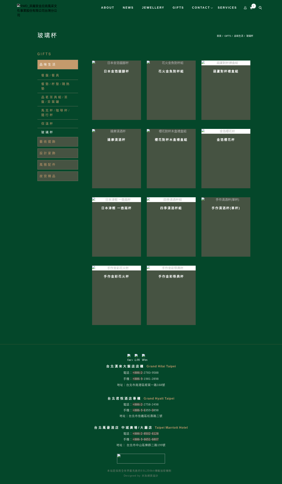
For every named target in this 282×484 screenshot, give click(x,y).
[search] (261, 8)
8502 (147, 433)
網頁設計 (152, 475)
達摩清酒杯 (116, 139)
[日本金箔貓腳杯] (116, 62)
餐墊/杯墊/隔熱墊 (55, 86)
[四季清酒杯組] (171, 199)
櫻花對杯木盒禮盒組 (171, 139)
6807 (155, 439)
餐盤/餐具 (50, 75)
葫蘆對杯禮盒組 (226, 71)
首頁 (219, 36)
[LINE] (137, 356)
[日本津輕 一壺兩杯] (116, 199)
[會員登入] (245, 7)
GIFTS (227, 36)
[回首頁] (38, 11)
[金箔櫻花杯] (225, 131)
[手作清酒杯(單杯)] (225, 199)
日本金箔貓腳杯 (116, 71)
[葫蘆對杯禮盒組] (225, 63)
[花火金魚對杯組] (171, 62)
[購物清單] (251, 7)
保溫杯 (47, 123)
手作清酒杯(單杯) (226, 208)
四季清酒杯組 (171, 208)
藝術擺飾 (48, 141)
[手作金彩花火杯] (116, 268)
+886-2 (138, 372)
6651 (147, 439)
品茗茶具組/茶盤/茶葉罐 (54, 99)
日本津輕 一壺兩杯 (116, 208)
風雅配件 (48, 164)
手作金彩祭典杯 (171, 276)
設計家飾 (48, 153)
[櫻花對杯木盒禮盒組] (171, 131)
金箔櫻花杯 (226, 139)
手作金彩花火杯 (116, 276)
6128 (155, 433)
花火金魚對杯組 (171, 71)
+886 (136, 378)
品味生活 (238, 36)
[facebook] (130, 356)
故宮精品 (48, 176)
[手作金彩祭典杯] (171, 268)
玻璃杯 (249, 36)
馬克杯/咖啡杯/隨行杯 (55, 113)
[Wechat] (144, 356)
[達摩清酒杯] (116, 131)
